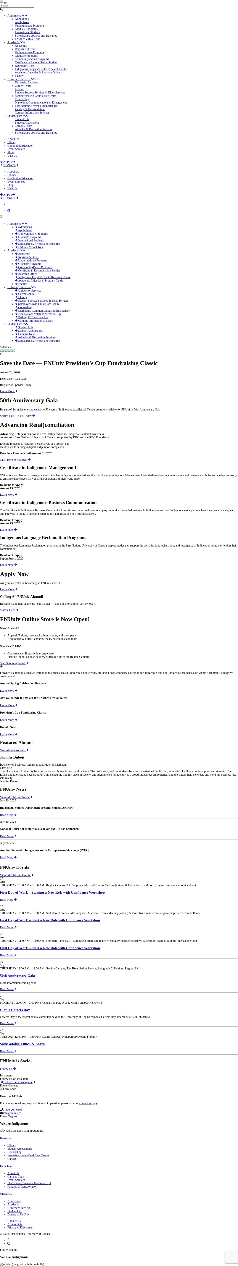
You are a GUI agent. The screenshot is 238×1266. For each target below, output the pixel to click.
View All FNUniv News (15, 797)
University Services (19, 79)
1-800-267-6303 (12, 1109)
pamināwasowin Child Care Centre (35, 95)
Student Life (15, 115)
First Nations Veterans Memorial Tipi (36, 105)
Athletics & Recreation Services (33, 129)
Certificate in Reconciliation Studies (36, 62)
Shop (10, 152)
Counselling (22, 99)
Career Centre (23, 85)
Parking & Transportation (30, 109)
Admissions (14, 15)
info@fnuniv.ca (12, 1113)
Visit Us (12, 155)
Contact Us (14, 1220)
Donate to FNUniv (18, 1214)
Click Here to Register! (14, 459)
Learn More (7, 391)
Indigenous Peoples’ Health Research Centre (41, 69)
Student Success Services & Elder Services (40, 92)
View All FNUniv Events (15, 875)
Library (19, 89)
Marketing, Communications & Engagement (41, 102)
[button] (1, 354)
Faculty (19, 75)
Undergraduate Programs (29, 25)
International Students (27, 32)
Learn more (7, 529)
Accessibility (14, 1224)
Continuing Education (20, 145)
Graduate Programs (26, 28)
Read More (7, 814)
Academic (13, 42)
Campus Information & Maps (32, 112)
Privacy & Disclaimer (20, 1227)
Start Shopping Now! (13, 663)
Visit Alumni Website (13, 750)
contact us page (88, 1103)
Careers (11, 1158)
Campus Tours (23, 125)
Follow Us (6, 1068)
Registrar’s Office (25, 49)
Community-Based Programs (32, 59)
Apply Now (22, 22)
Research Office (24, 65)
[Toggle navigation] (5, 3)
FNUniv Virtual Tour (27, 39)
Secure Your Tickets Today (16, 415)
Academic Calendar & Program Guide (37, 72)
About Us (13, 138)
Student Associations (27, 122)
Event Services (16, 149)
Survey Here (8, 610)
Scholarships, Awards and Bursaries (36, 35)
